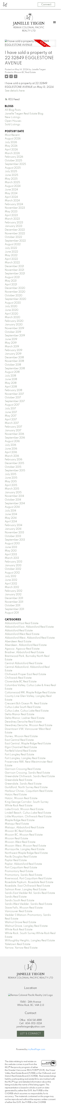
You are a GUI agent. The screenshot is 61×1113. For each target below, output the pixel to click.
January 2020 (14, 324)
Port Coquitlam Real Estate (21, 867)
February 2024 (14, 204)
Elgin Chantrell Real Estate (21, 747)
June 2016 (11, 448)
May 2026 (11, 146)
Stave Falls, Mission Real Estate (24, 908)
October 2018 (13, 365)
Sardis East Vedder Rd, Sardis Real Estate (30, 893)
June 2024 (11, 189)
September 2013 (15, 540)
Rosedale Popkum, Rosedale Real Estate (29, 882)
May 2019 (11, 343)
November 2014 (14, 496)
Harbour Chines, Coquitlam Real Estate (29, 791)
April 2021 (11, 284)
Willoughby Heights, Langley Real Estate (30, 940)
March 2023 (12, 219)
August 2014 (12, 507)
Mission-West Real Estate (20, 842)
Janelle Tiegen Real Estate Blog (24, 113)
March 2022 (12, 262)
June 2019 (11, 339)
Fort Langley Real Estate (19, 754)
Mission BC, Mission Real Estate (24, 835)
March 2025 (12, 182)
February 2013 (13, 561)
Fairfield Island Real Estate (21, 751)
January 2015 (13, 492)
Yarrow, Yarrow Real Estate (21, 948)
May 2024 (11, 193)
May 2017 (10, 416)
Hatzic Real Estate (16, 794)
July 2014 (10, 510)
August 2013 (12, 543)
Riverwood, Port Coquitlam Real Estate (28, 878)
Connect (46, 4)
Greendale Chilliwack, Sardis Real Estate (30, 776)
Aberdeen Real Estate (18, 641)
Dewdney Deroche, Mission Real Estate (28, 725)
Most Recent (12, 135)
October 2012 (13, 569)
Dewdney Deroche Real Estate (23, 722)
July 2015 (10, 474)
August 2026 (13, 138)
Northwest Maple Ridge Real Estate (26, 853)
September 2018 (15, 368)
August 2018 (12, 372)
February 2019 (13, 350)
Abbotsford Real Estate (19, 630)
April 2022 (11, 259)
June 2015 (11, 478)
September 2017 (15, 401)
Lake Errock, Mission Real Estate (24, 809)
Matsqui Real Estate (17, 824)
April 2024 (11, 197)
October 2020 (13, 295)
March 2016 (12, 456)
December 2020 (15, 288)
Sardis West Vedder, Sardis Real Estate (28, 904)
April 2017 (11, 419)
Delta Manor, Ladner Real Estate (25, 718)
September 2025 (15, 164)
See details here (15, 90)
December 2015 (14, 463)
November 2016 (14, 434)
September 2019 (15, 335)
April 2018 (11, 386)
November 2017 (14, 394)
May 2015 (11, 481)
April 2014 (11, 521)
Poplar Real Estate (16, 860)
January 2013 (13, 565)
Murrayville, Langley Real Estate (25, 849)
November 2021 (14, 270)
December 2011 (14, 598)
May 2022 (11, 255)
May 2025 (11, 179)
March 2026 (12, 153)
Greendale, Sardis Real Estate (23, 784)
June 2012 (11, 580)
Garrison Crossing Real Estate (23, 769)
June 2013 (11, 547)
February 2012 (13, 591)
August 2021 (12, 277)
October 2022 (13, 237)
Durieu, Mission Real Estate (21, 736)
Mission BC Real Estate (25, 72)
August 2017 (12, 405)
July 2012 (10, 576)
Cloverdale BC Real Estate (21, 681)
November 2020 (15, 292)
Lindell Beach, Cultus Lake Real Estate (28, 813)
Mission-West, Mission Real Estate (25, 846)
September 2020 (15, 299)
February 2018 (13, 390)
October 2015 (13, 467)
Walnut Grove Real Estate (20, 922)
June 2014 (11, 514)
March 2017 (12, 423)
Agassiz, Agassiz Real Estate (22, 649)
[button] (30, 1034)
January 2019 (13, 354)
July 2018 (10, 376)
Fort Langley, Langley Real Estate (25, 758)
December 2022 (15, 230)
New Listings (12, 117)
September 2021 (15, 273)
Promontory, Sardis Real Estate (23, 875)
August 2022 (13, 244)
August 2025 (13, 168)
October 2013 (13, 536)
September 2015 (15, 470)
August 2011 (12, 613)
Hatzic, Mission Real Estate (21, 798)
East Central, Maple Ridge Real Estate (28, 743)
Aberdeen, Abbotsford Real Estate (26, 645)
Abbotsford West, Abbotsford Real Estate (30, 638)
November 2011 (14, 602)
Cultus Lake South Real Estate (23, 707)
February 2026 (14, 157)
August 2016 (12, 441)
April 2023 (11, 215)
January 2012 (13, 594)
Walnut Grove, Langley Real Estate (26, 926)
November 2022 (15, 233)
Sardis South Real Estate (19, 900)
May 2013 (11, 551)
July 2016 (10, 445)
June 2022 (11, 252)
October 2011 (12, 605)
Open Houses (13, 121)
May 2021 (11, 281)
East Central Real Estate (19, 740)
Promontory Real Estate (19, 871)
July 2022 (11, 248)
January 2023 (13, 226)
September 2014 (15, 503)
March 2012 (12, 587)
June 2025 (11, 175)
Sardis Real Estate (16, 897)
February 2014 (13, 525)
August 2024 (13, 186)
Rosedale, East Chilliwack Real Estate (27, 886)
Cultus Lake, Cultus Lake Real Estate (27, 711)
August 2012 (12, 572)
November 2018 (14, 361)
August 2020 (13, 303)
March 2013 (12, 558)
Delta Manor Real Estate (19, 714)
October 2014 (13, 499)
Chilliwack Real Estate (18, 678)
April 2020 (11, 314)
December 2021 (14, 266)
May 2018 (10, 383)
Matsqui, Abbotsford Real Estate (24, 827)
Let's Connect (30, 1034)
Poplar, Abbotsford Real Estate (23, 864)
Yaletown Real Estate (17, 944)
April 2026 (11, 149)
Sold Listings (12, 124)
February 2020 (14, 321)
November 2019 (14, 328)
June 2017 (11, 412)
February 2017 (13, 427)
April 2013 (11, 554)
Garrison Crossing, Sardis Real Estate (27, 773)
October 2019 (13, 332)
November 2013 (14, 532)
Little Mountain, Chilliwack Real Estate (28, 816)
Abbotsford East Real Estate (21, 623)
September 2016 (15, 438)
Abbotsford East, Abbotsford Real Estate (29, 627)
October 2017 (13, 397)
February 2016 (13, 459)
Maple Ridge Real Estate (20, 820)
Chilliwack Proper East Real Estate (25, 674)
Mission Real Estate (16, 838)
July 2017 (10, 408)
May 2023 (11, 211)
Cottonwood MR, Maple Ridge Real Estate (30, 692)
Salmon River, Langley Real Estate (25, 889)
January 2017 (13, 430)
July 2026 (11, 142)
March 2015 (12, 489)
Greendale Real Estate (18, 780)
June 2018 (11, 379)
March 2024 (12, 200)
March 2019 (12, 346)
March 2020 (12, 317)
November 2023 (15, 208)
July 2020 (11, 306)
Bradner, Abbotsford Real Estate (24, 652)
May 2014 (11, 518)
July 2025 (11, 171)
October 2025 (13, 160)
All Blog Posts (13, 110)
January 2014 (13, 529)
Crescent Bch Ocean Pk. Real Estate (26, 703)
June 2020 (11, 310)
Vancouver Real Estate (18, 911)
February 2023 (14, 222)
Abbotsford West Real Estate (22, 634)
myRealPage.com (36, 1049)
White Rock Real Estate (18, 929)
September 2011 (14, 609)
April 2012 (11, 583)
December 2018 (14, 357)
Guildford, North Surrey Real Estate (26, 787)
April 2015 (11, 485)
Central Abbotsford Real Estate (24, 663)
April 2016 (11, 452)
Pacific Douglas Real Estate (21, 856)
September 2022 (15, 241)
